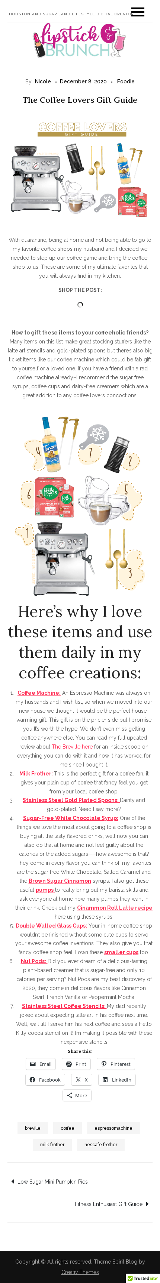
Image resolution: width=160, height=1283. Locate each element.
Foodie (126, 81)
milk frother (52, 1144)
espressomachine (113, 1128)
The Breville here (73, 747)
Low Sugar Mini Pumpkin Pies (52, 1182)
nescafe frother (100, 1144)
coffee (67, 1128)
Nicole (43, 81)
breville (33, 1128)
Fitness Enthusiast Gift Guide (109, 1204)
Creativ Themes (80, 1272)
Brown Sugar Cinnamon (60, 881)
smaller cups (121, 952)
